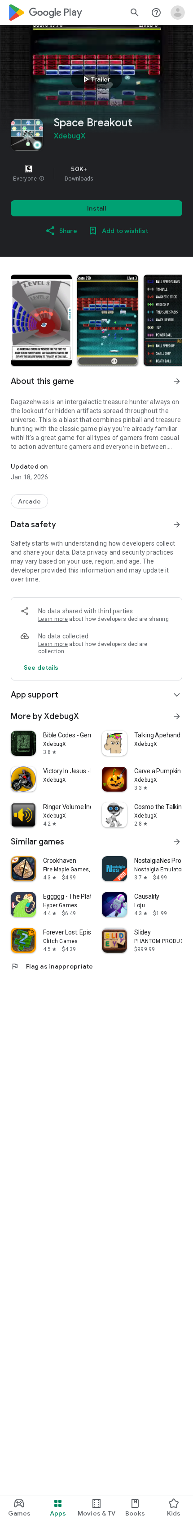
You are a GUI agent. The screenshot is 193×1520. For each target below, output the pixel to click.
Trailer (95, 79)
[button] (41, 179)
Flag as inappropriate (52, 966)
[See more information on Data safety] (177, 524)
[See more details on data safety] (41, 667)
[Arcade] (29, 501)
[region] (96, 173)
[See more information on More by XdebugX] (177, 716)
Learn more (53, 619)
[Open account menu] (178, 12)
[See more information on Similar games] (177, 842)
